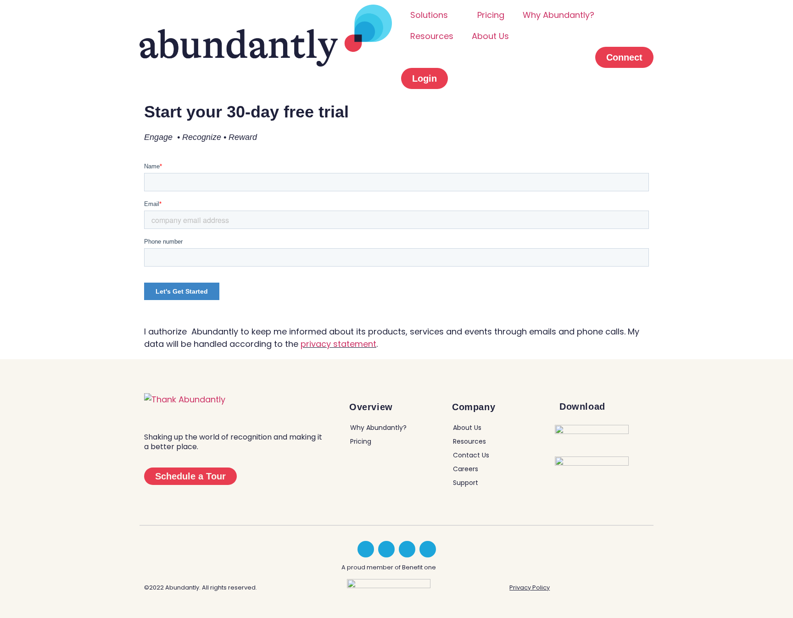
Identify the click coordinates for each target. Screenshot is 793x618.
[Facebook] (407, 549)
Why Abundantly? (558, 15)
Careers (465, 468)
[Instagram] (427, 549)
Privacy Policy (529, 587)
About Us (490, 36)
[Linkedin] (365, 549)
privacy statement (338, 344)
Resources (431, 36)
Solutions (429, 15)
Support (465, 482)
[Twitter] (386, 549)
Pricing (490, 15)
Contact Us (471, 455)
